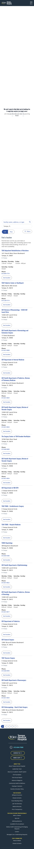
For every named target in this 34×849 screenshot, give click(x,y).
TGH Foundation (17, 774)
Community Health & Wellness (17, 783)
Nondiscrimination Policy (17, 789)
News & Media (17, 840)
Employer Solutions (17, 786)
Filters (28, 231)
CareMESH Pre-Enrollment (17, 824)
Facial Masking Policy (17, 801)
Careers (17, 831)
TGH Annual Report (17, 777)
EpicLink (17, 818)
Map (11, 232)
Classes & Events (17, 798)
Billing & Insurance (17, 795)
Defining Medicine (17, 821)
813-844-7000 (18, 747)
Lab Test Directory (17, 803)
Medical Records (17, 806)
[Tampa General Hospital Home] (7, 3)
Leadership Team (17, 769)
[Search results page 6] (16, 726)
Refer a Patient (17, 815)
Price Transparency (17, 809)
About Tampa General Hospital (17, 766)
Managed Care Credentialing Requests (17, 834)
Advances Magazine (17, 780)
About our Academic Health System (17, 772)
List (5, 232)
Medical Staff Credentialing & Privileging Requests (17, 828)
